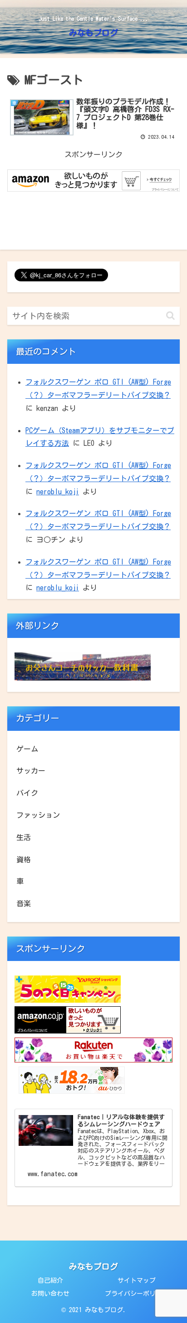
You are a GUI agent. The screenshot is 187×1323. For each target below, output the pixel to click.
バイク (27, 793)
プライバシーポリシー (136, 1293)
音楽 (23, 903)
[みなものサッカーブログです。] (83, 677)
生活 (23, 837)
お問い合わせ (50, 1293)
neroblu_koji (57, 491)
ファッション (38, 815)
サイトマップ (137, 1280)
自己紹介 (50, 1280)
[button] (170, 315)
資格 (23, 859)
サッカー (30, 770)
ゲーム (27, 749)
